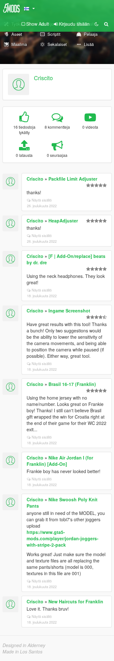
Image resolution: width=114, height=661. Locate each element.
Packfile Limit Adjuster (72, 179)
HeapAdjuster (63, 220)
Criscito (43, 78)
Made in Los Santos (22, 651)
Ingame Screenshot (69, 310)
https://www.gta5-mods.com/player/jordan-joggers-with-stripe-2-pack (62, 538)
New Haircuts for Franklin (75, 601)
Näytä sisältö (42, 199)
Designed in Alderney (24, 645)
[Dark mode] (96, 24)
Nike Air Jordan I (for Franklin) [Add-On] (60, 460)
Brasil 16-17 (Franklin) (72, 384)
